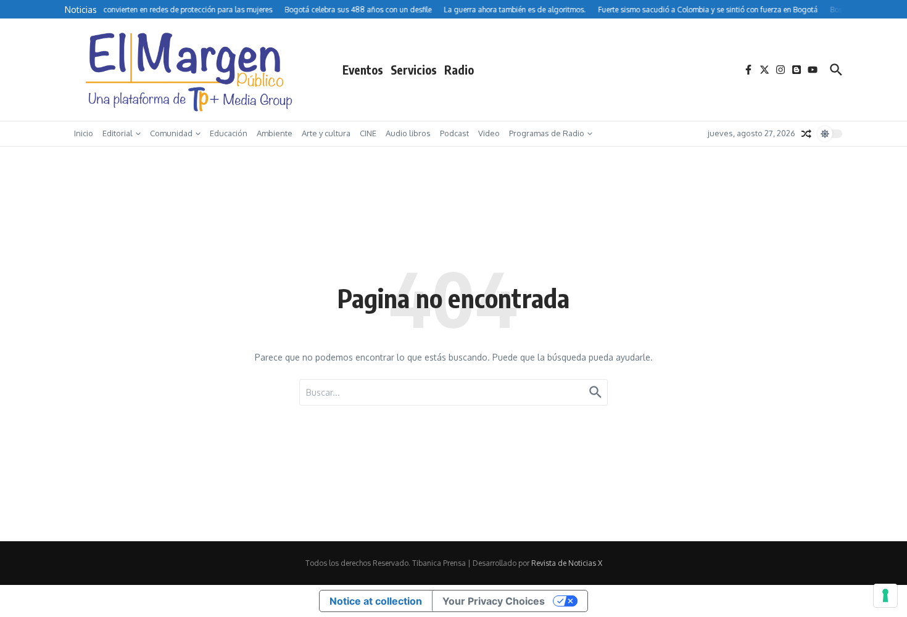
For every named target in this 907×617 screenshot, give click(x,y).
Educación (228, 133)
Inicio (83, 133)
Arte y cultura (326, 133)
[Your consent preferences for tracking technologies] (885, 595)
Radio (459, 69)
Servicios (414, 69)
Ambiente (274, 133)
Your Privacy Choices (493, 601)
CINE (368, 133)
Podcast (454, 133)
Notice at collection (375, 601)
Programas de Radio (546, 133)
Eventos (362, 69)
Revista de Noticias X (566, 563)
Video (489, 133)
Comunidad (171, 133)
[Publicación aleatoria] (806, 134)
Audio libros (408, 133)
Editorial (117, 133)
